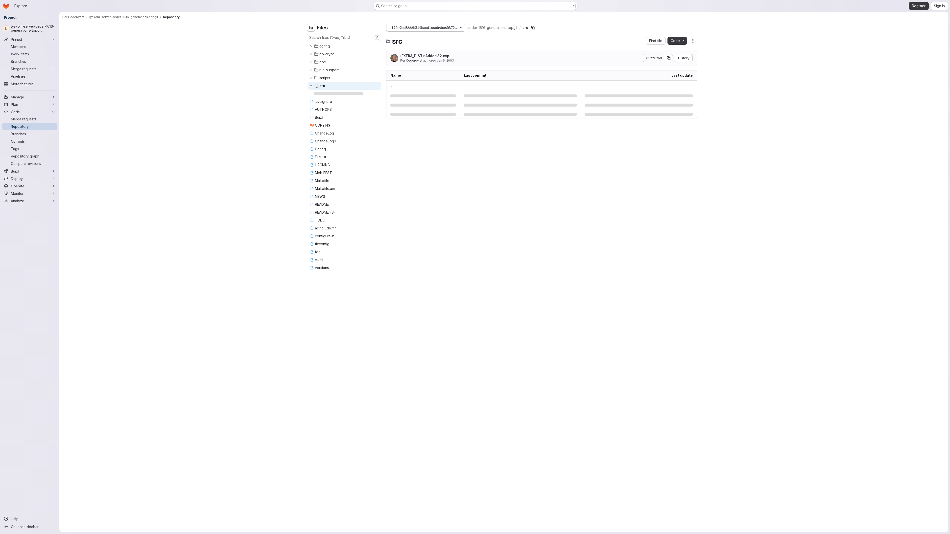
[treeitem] (344, 46)
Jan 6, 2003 (445, 60)
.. (391, 86)
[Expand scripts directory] (311, 78)
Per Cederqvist (411, 60)
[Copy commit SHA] (669, 58)
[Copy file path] (533, 28)
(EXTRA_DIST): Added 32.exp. (425, 56)
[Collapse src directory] (311, 86)
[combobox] (344, 37)
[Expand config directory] (311, 46)
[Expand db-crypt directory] (311, 54)
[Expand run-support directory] (311, 70)
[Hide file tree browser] (311, 28)
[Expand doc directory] (311, 62)
